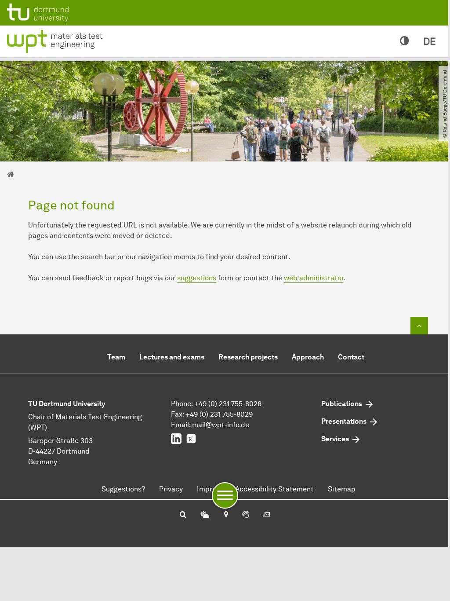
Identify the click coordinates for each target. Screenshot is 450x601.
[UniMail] (266, 515)
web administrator (313, 278)
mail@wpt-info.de (220, 425)
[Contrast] (404, 41)
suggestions (196, 278)
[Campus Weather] (204, 515)
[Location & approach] (225, 515)
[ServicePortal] (245, 515)
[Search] (183, 515)
